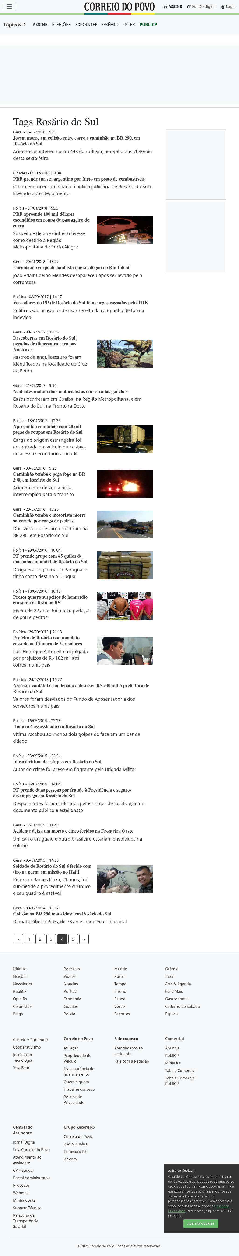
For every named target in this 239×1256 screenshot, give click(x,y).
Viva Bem (21, 1067)
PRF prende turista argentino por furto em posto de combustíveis (79, 178)
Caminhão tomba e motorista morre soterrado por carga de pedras (49, 517)
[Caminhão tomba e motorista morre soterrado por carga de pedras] (125, 525)
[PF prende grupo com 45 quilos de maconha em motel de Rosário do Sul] (125, 565)
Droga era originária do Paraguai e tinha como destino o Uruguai (50, 572)
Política (70, 991)
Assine (175, 6)
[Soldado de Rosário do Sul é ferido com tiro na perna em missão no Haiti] (125, 879)
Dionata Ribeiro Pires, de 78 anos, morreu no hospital (70, 921)
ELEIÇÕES (61, 24)
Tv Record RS (75, 1151)
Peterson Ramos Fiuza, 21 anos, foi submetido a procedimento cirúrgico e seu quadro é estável (52, 886)
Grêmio (172, 968)
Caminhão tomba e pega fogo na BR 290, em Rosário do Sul (49, 476)
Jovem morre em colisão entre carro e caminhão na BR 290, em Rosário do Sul (76, 140)
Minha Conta (24, 1200)
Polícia (69, 1013)
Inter (169, 976)
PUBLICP (148, 24)
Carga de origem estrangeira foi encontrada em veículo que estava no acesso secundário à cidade (49, 447)
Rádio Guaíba (75, 1144)
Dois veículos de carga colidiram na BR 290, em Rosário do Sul (50, 531)
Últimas (20, 968)
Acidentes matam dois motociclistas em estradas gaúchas (70, 391)
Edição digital (204, 6)
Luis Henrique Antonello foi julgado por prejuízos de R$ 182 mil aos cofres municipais (50, 658)
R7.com (70, 1159)
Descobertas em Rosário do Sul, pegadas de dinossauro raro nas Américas (45, 343)
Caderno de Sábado (182, 1006)
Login (231, 6)
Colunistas (22, 1006)
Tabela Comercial (180, 1070)
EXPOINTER (86, 24)
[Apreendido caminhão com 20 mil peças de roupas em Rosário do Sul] (125, 439)
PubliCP (20, 991)
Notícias (71, 983)
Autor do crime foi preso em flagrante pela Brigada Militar (74, 769)
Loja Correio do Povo (31, 1149)
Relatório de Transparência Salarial (25, 1221)
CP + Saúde (23, 1170)
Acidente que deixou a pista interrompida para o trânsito (43, 491)
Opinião (20, 998)
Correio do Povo (78, 1136)
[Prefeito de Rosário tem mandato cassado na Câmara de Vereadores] (125, 651)
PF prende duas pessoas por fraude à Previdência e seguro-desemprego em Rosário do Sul (72, 792)
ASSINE (40, 24)
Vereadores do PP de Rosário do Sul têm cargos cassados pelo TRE (80, 302)
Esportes (122, 1013)
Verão (119, 1006)
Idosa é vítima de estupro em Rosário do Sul (57, 761)
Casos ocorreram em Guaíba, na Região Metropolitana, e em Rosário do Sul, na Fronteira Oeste (77, 402)
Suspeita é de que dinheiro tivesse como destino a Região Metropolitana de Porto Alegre (49, 240)
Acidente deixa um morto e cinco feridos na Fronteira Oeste (73, 830)
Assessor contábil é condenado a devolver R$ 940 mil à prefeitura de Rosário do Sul (81, 688)
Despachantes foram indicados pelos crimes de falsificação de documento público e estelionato (78, 806)
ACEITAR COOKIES (200, 1223)
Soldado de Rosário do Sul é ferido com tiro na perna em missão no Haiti (52, 868)
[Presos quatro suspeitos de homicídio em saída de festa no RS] (125, 606)
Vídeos (70, 976)
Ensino (120, 991)
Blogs (18, 1013)
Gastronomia (177, 998)
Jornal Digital (24, 1142)
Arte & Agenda (178, 983)
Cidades (71, 1006)
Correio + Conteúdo (30, 1039)
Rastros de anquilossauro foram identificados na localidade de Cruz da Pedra (50, 364)
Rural (119, 976)
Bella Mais (174, 991)
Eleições (20, 976)
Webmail (20, 1192)
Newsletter (22, 983)
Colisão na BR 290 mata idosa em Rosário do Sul (62, 913)
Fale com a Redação (131, 1061)
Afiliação (71, 1048)
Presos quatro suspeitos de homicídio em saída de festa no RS (50, 599)
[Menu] (9, 6)
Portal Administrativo (32, 1177)
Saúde (119, 998)
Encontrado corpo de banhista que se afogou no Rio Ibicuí (71, 267)
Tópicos (12, 24)
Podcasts (72, 968)
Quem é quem (76, 1081)
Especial (172, 1013)
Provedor (21, 1185)
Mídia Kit (173, 1063)
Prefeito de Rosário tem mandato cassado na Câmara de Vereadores (47, 640)
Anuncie (172, 1048)
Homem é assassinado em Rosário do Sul (54, 726)
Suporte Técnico (27, 1207)
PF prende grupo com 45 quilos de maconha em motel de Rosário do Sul (50, 558)
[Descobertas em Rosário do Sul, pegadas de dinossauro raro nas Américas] (125, 354)
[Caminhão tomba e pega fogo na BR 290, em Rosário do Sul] (125, 484)
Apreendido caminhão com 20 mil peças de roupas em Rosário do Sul (48, 429)
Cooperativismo (27, 1047)
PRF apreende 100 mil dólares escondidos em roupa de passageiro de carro (51, 219)
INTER (129, 24)
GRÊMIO (110, 24)
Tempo (120, 983)
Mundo (120, 968)
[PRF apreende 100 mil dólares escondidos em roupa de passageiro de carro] (125, 230)
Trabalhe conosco (79, 1089)
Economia (72, 998)
